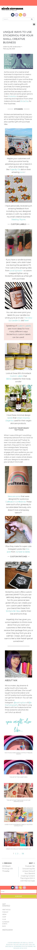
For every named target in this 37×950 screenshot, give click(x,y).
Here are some (14, 496)
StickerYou (12, 96)
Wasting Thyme (18, 219)
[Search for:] (18, 19)
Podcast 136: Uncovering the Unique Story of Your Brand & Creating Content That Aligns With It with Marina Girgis (27, 872)
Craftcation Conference (16, 502)
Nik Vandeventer (15, 46)
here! (26, 321)
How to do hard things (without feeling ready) (18, 753)
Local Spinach (16, 271)
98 (23, 853)
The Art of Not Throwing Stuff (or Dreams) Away (18, 800)
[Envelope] (24, 14)
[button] (34, 24)
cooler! (22, 172)
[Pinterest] (16, 14)
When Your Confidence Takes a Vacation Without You (19, 825)
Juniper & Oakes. (23, 552)
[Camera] (12, 14)
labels (9, 418)
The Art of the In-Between (18, 777)
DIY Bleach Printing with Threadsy (7, 867)
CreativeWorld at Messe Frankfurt (18, 849)
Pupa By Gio (15, 169)
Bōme (9, 379)
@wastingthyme (20, 702)
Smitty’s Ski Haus (13, 611)
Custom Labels (24, 326)
